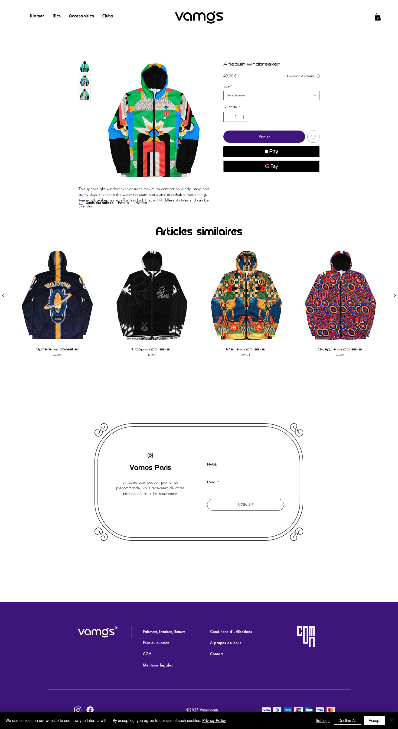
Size (227, 86)
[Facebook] (90, 710)
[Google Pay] (271, 166)
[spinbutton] (236, 117)
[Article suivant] (395, 295)
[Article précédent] (3, 295)
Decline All (347, 720)
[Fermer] (391, 720)
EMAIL (211, 482)
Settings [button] (323, 720)
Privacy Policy (214, 720)
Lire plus (86, 206)
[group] (199, 303)
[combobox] (271, 95)
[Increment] (244, 117)
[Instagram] (150, 455)
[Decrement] (227, 117)
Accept (374, 720)
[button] (377, 17)
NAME (212, 464)
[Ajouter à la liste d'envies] (313, 137)
